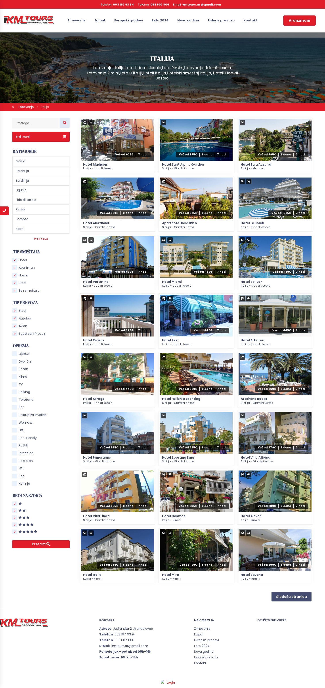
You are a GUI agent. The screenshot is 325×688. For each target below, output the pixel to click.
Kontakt (250, 20)
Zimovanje (76, 20)
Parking (24, 392)
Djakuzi (24, 354)
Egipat (99, 20)
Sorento (22, 219)
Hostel (24, 275)
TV (21, 384)
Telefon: (117, 4)
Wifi (22, 468)
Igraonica (26, 453)
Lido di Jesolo (26, 200)
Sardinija (22, 180)
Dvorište (25, 361)
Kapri (20, 229)
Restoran (26, 461)
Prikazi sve (41, 239)
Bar (21, 407)
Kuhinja (24, 484)
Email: (197, 4)
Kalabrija (22, 171)
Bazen (23, 369)
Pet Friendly (28, 438)
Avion (23, 326)
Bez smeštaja (29, 291)
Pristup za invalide (33, 415)
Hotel (23, 260)
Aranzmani (299, 20)
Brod (22, 283)
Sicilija (20, 161)
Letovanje (27, 107)
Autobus (25, 318)
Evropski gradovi (128, 20)
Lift (21, 430)
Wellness (25, 423)
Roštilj (23, 445)
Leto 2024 (160, 20)
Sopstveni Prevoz (32, 334)
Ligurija (21, 190)
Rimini (20, 209)
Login (170, 682)
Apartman (27, 268)
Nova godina (188, 20)
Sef (21, 476)
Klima (23, 377)
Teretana (26, 400)
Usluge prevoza (221, 20)
